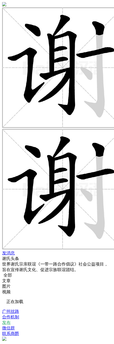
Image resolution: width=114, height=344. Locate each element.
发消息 (8, 253)
